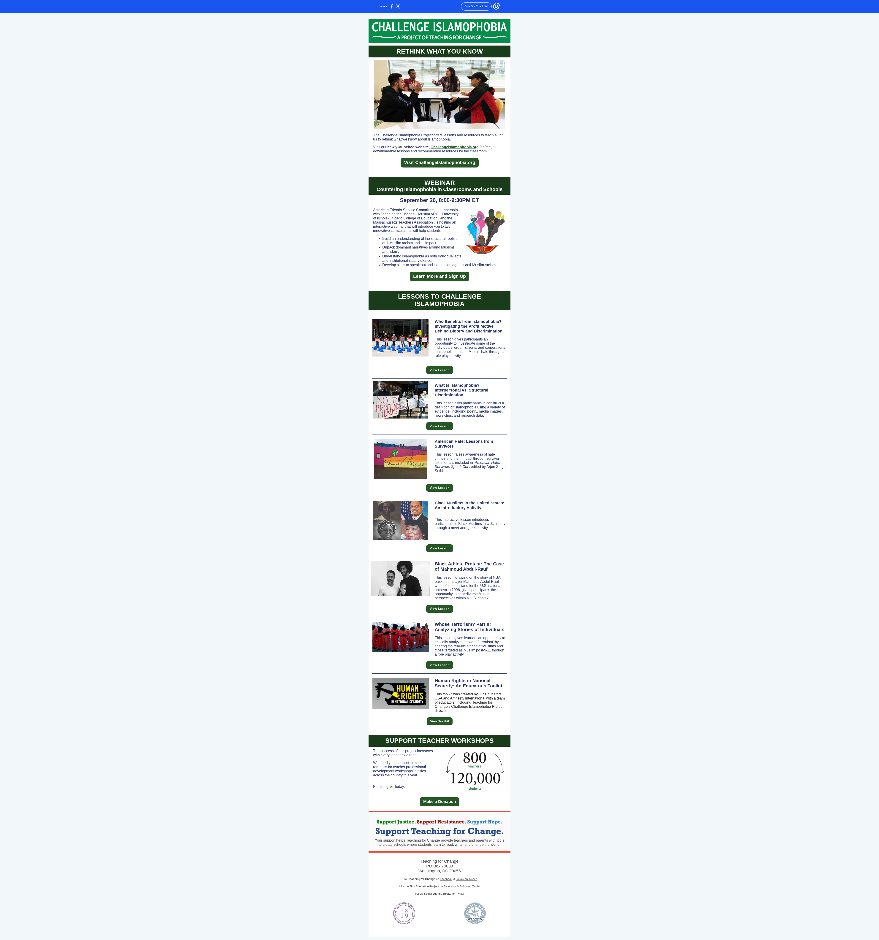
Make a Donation (439, 801)
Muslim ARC (428, 214)
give (389, 787)
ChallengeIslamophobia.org (455, 147)
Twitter (460, 893)
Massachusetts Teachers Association (403, 222)
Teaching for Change (398, 214)
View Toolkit (439, 721)
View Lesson (440, 370)
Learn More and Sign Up (439, 276)
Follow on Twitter (466, 879)
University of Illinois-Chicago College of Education (415, 216)
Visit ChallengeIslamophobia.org (439, 162)
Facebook (446, 879)
